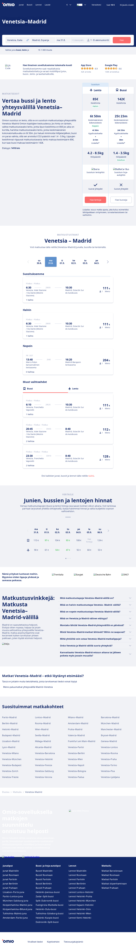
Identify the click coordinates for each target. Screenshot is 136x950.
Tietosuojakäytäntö (73, 941)
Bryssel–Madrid (108, 735)
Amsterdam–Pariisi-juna (15, 917)
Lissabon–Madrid (10, 741)
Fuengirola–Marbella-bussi (49, 904)
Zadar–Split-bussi (45, 896)
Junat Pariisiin (10, 879)
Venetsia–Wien (75, 759)
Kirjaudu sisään (127, 5)
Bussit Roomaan (44, 875)
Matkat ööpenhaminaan (114, 883)
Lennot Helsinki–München (82, 900)
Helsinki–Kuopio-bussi (47, 917)
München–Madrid (110, 723)
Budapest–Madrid (11, 735)
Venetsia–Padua (76, 777)
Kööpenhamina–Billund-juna (17, 909)
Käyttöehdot (53, 941)
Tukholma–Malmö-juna (15, 913)
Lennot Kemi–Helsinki (80, 917)
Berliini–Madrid (9, 723)
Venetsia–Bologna (77, 771)
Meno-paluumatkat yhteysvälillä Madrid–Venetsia (28, 687)
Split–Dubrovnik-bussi (47, 900)
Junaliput (8, 865)
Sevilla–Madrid (42, 735)
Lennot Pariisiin (77, 879)
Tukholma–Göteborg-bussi (49, 913)
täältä (91, 475)
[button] (63, 40)
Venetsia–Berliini (76, 753)
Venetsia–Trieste (10, 777)
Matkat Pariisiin (110, 879)
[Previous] (28, 531)
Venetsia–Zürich (10, 771)
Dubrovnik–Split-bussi (47, 922)
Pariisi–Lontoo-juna (13, 896)
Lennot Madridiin (78, 870)
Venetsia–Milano (10, 753)
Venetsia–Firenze (43, 765)
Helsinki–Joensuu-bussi (48, 892)
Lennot (38, 4)
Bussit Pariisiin (43, 879)
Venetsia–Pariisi (76, 747)
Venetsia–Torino (109, 765)
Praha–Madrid (75, 729)
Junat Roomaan (11, 875)
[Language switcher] (81, 4)
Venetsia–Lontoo (109, 747)
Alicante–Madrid (43, 747)
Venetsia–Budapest (11, 765)
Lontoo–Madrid (43, 717)
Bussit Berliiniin (44, 883)
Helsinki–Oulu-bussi (46, 909)
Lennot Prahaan (77, 887)
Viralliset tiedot (35, 941)
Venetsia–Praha (109, 759)
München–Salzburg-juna (15, 900)
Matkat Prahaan (110, 887)
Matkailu (17, 792)
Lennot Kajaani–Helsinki (81, 904)
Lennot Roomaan (77, 875)
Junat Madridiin (11, 870)
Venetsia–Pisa (108, 771)
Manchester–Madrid (111, 729)
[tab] (45, 388)
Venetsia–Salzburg (44, 771)
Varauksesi (96, 5)
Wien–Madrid (41, 729)
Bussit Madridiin (44, 870)
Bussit (29, 4)
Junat (21, 4)
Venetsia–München (11, 759)
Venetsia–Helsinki (44, 759)
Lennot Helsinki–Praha (80, 896)
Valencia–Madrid (76, 735)
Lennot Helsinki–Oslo (80, 909)
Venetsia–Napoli (76, 765)
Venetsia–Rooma (109, 753)
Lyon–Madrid (8, 747)
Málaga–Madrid (43, 741)
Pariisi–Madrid (9, 717)
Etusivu (5, 792)
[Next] (108, 262)
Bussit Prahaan (43, 887)
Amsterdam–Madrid (78, 723)
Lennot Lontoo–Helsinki (81, 892)
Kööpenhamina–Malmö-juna (17, 904)
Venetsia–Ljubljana (110, 777)
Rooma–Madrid (43, 723)
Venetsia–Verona (43, 777)
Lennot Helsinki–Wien (80, 913)
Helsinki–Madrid (10, 729)
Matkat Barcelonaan (112, 870)
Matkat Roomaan (111, 875)
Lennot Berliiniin (77, 883)
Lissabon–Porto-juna (13, 892)
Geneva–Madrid (109, 741)
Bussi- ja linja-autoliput (48, 865)
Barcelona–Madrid (110, 717)
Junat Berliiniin (10, 883)
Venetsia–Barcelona (45, 753)
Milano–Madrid (75, 717)
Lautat (47, 4)
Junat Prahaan (10, 887)
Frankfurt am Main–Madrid (81, 741)
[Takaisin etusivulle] (10, 5)
